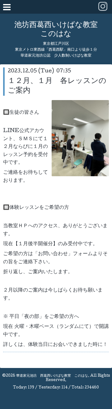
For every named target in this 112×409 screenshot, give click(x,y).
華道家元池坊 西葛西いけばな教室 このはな (52, 376)
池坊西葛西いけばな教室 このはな (56, 30)
